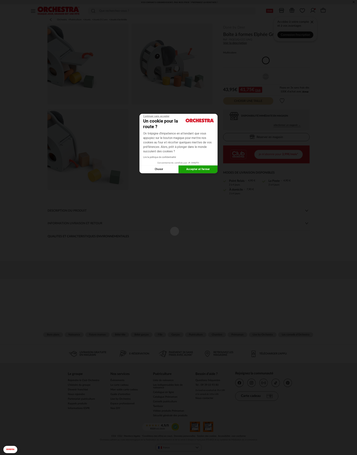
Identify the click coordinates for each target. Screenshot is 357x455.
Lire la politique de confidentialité (159, 157)
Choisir (159, 169)
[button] (10, 449)
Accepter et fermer (198, 169)
